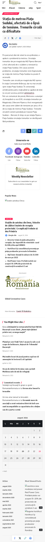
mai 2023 (5, 501)
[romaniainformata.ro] (14, 2)
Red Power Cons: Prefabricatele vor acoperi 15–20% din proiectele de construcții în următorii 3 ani (20, 263)
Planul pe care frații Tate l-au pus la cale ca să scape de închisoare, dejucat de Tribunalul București (21, 344)
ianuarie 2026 (7, 494)
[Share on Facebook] (8, 38)
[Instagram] (18, 154)
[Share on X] (12, 38)
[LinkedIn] (36, 154)
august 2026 (6, 486)
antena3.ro (29, 93)
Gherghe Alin (12, 235)
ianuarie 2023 (7, 516)
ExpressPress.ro (11, 13)
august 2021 (6, 528)
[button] (4, 2)
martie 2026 (6, 490)
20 (23, 451)
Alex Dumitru (13, 44)
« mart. (4, 471)
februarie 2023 (7, 513)
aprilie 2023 (6, 505)
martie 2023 (6, 509)
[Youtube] (27, 154)
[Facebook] (9, 154)
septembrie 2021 (8, 524)
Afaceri (9, 219)
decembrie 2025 (8, 497)
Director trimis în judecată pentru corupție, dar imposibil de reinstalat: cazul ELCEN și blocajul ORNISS (22, 242)
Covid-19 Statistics (23, 311)
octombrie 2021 (8, 520)
